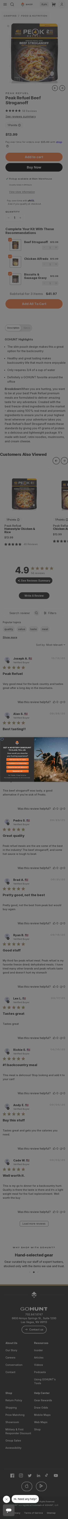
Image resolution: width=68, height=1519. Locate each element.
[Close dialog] (2, 739)
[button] (17, 760)
